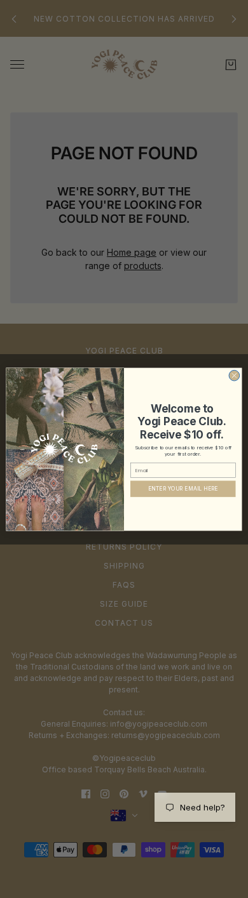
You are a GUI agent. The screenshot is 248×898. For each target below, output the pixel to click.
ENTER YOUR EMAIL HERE (183, 488)
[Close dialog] (234, 375)
